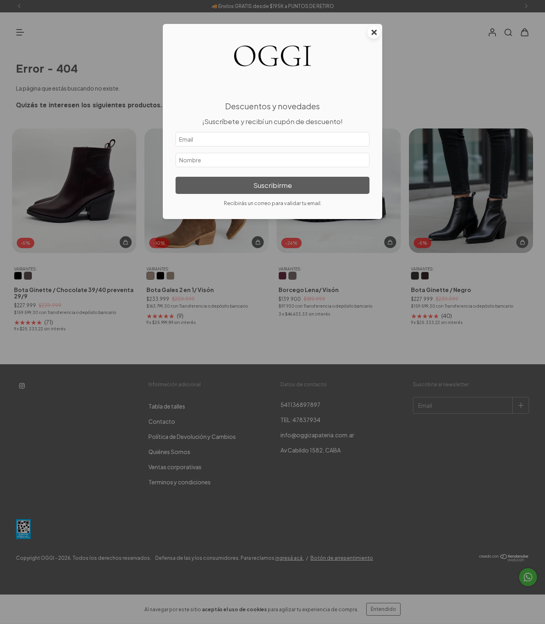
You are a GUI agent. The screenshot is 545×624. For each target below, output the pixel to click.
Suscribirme (272, 185)
